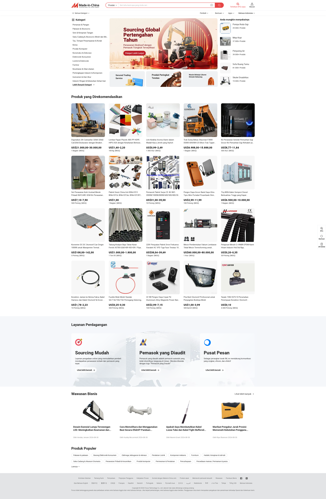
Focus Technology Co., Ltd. (154, 488)
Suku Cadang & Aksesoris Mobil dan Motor (90, 36)
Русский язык (170, 483)
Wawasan (219, 478)
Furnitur (76, 65)
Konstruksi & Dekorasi (82, 53)
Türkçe (223, 483)
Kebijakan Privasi (143, 478)
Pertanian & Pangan (81, 24)
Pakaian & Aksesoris (81, 28)
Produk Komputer (80, 48)
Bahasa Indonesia (246, 483)
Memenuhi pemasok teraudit (202, 478)
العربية (188, 483)
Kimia (75, 44)
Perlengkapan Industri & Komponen (87, 73)
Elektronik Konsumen (82, 56)
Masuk (252, 6)
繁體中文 (104, 483)
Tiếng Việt (232, 483)
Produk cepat (184, 478)
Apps (230, 13)
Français (122, 483)
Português (149, 483)
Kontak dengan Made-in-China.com (164, 478)
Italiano (159, 483)
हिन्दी (206, 483)
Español (131, 483)
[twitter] (247, 478)
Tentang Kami (99, 478)
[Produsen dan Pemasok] (85, 5)
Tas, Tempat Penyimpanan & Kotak (87, 40)
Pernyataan (111, 478)
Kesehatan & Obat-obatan (83, 69)
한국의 (180, 483)
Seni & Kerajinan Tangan (83, 32)
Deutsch (140, 483)
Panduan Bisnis (231, 478)
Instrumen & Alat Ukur (82, 77)
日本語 (113, 483)
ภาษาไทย (215, 483)
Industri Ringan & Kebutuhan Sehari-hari (89, 81)
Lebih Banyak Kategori (82, 85)
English (85, 483)
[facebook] (241, 478)
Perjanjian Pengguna (126, 478)
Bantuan (218, 13)
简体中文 (94, 483)
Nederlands (198, 483)
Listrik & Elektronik (81, 61)
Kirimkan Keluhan (84, 478)
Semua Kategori (81, 13)
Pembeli (203, 13)
